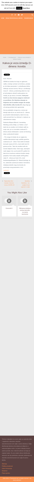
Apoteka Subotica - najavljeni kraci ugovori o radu (25, 184)
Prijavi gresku (6, 473)
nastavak (6, 170)
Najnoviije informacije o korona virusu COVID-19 (9, 183)
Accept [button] (19, 8)
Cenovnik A (9, 208)
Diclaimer (4, 470)
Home (2, 18)
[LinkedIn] (18, 14)
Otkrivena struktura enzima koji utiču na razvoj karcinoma (25, 211)
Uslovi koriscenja (7, 468)
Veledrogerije (28, 18)
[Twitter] (22, 14)
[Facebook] (12, 14)
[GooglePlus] (15, 14)
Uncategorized (12, 57)
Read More (26, 8)
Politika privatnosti (7, 466)
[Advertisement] (17, 37)
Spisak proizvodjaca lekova (14, 18)
